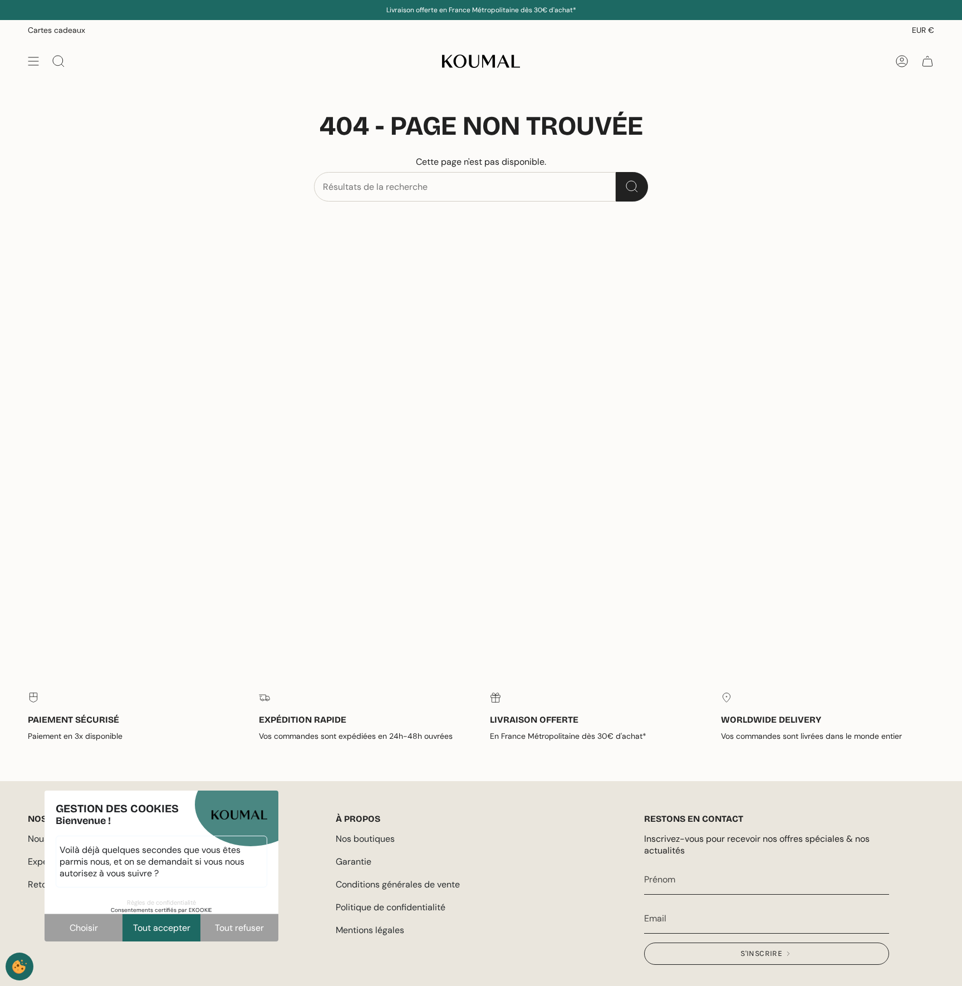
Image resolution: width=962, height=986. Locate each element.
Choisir (84, 928)
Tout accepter (161, 928)
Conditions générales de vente (398, 884)
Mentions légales (370, 930)
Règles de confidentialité (161, 902)
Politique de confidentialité (390, 907)
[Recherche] (632, 187)
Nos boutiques (365, 839)
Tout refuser (239, 928)
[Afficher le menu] (33, 61)
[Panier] (927, 61)
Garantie (353, 861)
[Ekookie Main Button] (19, 966)
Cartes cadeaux (56, 30)
